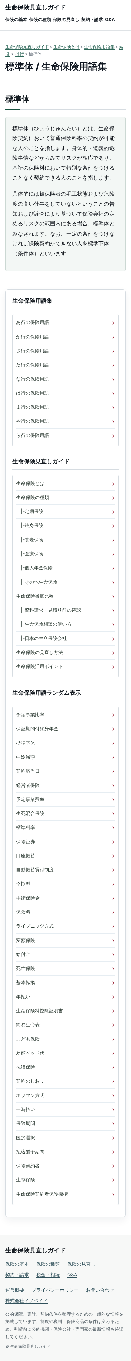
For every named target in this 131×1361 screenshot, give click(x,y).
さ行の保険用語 (32, 350)
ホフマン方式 (30, 1095)
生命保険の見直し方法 (39, 652)
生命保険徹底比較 (35, 596)
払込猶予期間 (30, 1151)
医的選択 (25, 1137)
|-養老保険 (29, 539)
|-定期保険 (29, 511)
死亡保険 (25, 968)
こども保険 (28, 1039)
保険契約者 (28, 1165)
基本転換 (25, 982)
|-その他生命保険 (36, 582)
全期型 (23, 884)
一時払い (25, 1109)
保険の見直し (66, 19)
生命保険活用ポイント (39, 666)
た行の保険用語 (32, 364)
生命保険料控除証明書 (39, 1010)
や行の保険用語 (32, 421)
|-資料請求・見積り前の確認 (48, 610)
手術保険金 (28, 898)
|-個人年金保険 (34, 567)
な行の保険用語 (32, 379)
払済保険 (25, 1067)
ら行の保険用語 (32, 435)
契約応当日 (28, 771)
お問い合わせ (100, 1290)
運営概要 (14, 1290)
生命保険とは (66, 46)
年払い (23, 996)
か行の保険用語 (32, 336)
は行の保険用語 (32, 393)
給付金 (23, 954)
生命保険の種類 (32, 497)
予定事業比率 (30, 714)
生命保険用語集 (99, 46)
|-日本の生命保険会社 (41, 638)
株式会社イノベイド (26, 1300)
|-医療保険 (29, 553)
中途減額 (25, 757)
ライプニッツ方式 (35, 926)
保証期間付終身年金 (37, 729)
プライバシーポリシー (55, 1290)
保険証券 (25, 841)
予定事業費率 (30, 799)
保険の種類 (40, 19)
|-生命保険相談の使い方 (44, 624)
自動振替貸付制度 (35, 869)
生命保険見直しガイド (35, 7)
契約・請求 (92, 19)
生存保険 (25, 1179)
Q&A (110, 19)
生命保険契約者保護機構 (42, 1194)
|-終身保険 (29, 525)
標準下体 (25, 743)
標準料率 (25, 827)
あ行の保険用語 (32, 322)
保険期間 (25, 1123)
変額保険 (25, 940)
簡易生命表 (28, 1024)
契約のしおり (30, 1081)
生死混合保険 (30, 813)
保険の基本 (16, 19)
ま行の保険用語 (32, 407)
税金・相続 (48, 1274)
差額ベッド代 (30, 1053)
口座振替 (25, 855)
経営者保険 (28, 785)
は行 (19, 53)
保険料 (23, 912)
